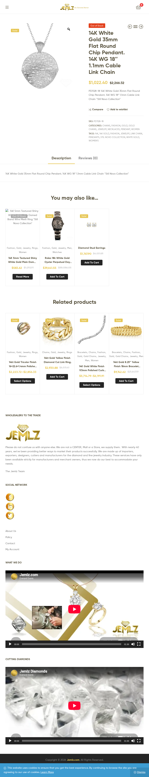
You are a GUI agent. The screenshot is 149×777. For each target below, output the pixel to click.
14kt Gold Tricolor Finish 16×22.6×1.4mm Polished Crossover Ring (23, 364)
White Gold (132, 137)
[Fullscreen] (139, 644)
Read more (22, 276)
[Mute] (133, 644)
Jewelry (102, 129)
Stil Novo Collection (112, 137)
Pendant (125, 129)
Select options (22, 381)
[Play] (10, 644)
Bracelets (82, 352)
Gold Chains (90, 356)
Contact (10, 543)
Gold (125, 125)
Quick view (31, 227)
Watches (57, 252)
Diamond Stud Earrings (91, 247)
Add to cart (57, 276)
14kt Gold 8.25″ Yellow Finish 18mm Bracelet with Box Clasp (126, 364)
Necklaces (114, 129)
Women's (94, 140)
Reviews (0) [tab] (88, 158)
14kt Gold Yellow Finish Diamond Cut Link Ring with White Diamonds (57, 360)
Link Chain (136, 133)
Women (135, 129)
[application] (74, 609)
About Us (10, 530)
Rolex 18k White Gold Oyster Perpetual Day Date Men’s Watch (57, 260)
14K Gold (104, 133)
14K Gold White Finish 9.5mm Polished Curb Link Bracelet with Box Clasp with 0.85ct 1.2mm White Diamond (91, 368)
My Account (12, 549)
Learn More (47, 772)
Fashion (115, 125)
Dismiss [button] (141, 772)
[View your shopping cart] (138, 6)
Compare (97, 109)
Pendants (94, 137)
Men (69, 248)
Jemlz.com (73, 759)
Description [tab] (61, 158)
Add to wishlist (119, 109)
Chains (106, 125)
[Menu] (9, 7)
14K (96, 133)
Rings (35, 248)
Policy (8, 537)
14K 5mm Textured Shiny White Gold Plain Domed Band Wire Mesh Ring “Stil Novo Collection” (22, 260)
